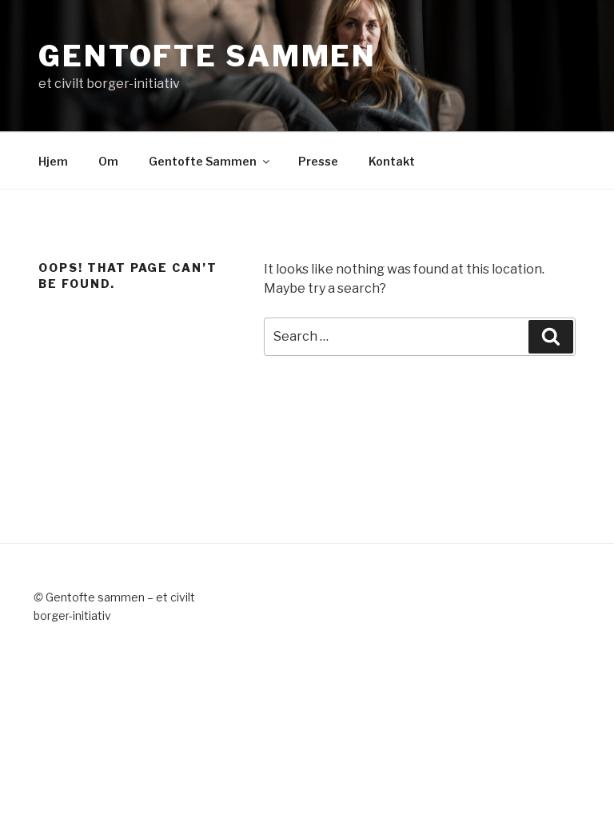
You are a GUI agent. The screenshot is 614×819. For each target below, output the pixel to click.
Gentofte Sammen (203, 161)
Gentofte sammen (207, 56)
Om (108, 161)
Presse (318, 161)
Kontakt (392, 161)
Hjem (53, 161)
